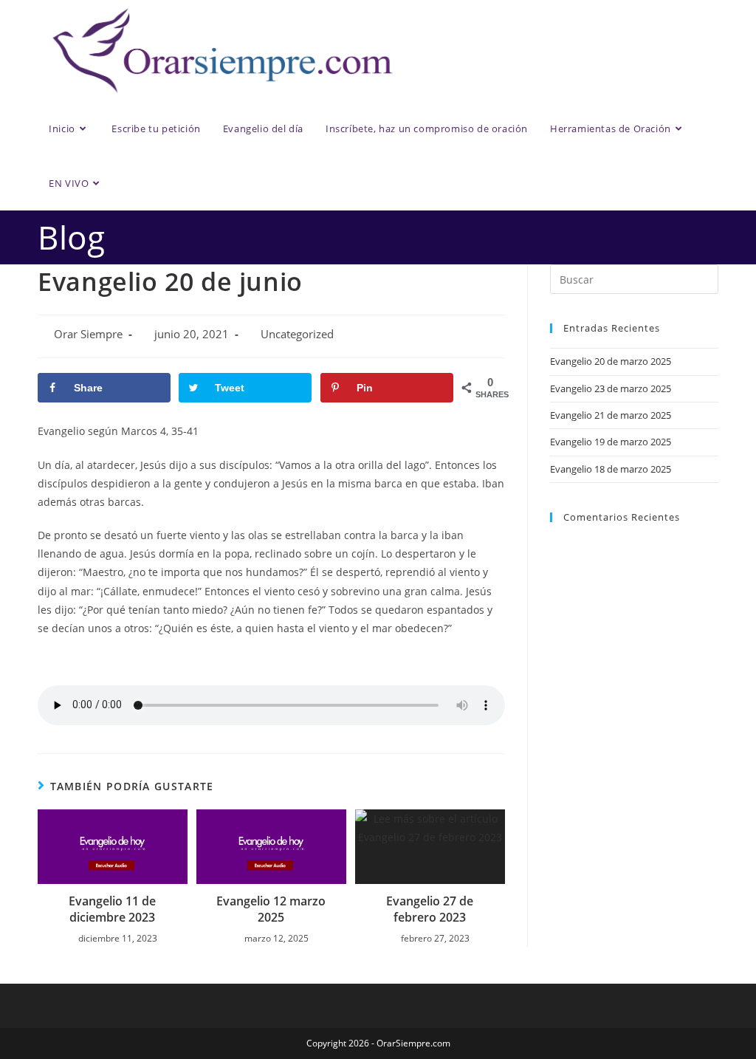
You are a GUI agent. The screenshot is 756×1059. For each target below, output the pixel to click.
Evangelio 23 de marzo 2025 (610, 388)
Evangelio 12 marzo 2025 (271, 909)
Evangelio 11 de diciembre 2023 (112, 909)
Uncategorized (297, 334)
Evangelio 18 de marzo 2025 (610, 469)
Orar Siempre (88, 334)
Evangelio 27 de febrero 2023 (429, 909)
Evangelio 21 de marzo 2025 (610, 415)
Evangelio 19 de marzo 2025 (610, 441)
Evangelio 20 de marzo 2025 (610, 361)
